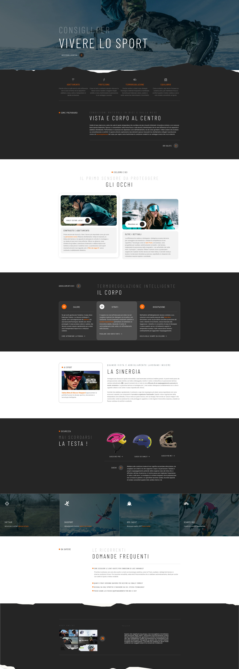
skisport (68, 522)
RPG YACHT (132, 522)
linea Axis (167, 317)
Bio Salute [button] (167, 146)
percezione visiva (71, 237)
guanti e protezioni (86, 526)
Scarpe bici (189, 522)
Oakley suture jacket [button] (74, 220)
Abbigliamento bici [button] (66, 286)
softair (8, 522)
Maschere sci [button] (133, 224)
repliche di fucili (23, 526)
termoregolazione (102, 134)
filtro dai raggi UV (93, 248)
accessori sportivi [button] (69, 55)
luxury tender (146, 526)
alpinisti (86, 319)
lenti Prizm (149, 243)
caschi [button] (114, 468)
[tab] (136, 568)
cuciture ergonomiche (107, 322)
